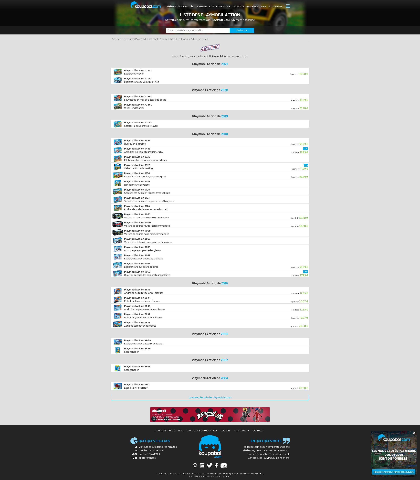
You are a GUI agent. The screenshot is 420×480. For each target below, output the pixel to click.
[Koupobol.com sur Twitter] (210, 465)
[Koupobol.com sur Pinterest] (195, 465)
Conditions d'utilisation (202, 430)
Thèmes (171, 6)
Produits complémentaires (249, 6)
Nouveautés (186, 6)
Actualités (275, 6)
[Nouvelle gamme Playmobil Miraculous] (210, 421)
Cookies (225, 430)
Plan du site (241, 430)
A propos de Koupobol (169, 430)
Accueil (115, 39)
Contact (258, 430)
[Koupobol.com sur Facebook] (216, 465)
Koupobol (147, 5)
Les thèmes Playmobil (134, 39)
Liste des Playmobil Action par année (189, 39)
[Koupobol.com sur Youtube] (223, 465)
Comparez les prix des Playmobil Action (210, 397)
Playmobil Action (158, 39)
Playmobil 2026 (205, 6)
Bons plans (223, 6)
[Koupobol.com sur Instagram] (202, 465)
